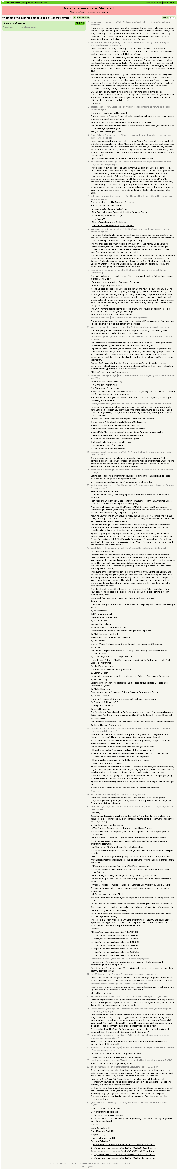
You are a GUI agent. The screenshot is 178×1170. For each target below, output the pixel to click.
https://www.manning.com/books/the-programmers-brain (116, 333)
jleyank (94, 1008)
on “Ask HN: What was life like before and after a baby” (143, 548)
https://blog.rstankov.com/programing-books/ (113, 225)
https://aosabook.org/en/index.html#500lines (111, 314)
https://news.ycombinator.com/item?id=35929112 (116, 935)
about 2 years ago (104, 270)
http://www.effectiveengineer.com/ (106, 132)
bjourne (94, 1035)
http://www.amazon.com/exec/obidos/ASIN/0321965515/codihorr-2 (124, 1148)
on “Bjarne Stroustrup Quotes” (136, 958)
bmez (93, 1067)
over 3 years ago (105, 22)
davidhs (94, 1060)
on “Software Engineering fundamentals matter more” (132, 974)
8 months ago (102, 1067)
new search (83, 18)
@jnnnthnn (92, 1167)
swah (93, 806)
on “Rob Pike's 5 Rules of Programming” (129, 317)
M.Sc (102, 1079)
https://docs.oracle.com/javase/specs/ (110, 372)
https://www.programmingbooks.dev (135, 482)
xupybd (94, 548)
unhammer (95, 983)
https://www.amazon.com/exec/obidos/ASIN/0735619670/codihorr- (124, 1144)
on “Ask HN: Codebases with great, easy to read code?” (145, 327)
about (172, 3)
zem (93, 974)
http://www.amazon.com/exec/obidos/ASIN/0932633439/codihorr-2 (125, 1151)
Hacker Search (12, 3)
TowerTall (95, 135)
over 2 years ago (112, 958)
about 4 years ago (108, 162)
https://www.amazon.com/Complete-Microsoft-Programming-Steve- (121, 122)
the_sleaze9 (96, 996)
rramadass (95, 375)
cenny (93, 470)
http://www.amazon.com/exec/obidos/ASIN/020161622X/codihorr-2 (124, 1154)
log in (165, 3)
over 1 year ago (105, 485)
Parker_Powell (97, 403)
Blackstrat (95, 162)
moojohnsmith (97, 1047)
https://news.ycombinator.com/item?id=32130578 (116, 938)
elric (93, 336)
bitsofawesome (98, 107)
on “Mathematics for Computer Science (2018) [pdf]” (135, 1067)
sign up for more (154, 3)
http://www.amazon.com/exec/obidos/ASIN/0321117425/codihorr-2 (124, 1158)
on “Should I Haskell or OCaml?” (134, 983)
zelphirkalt (95, 452)
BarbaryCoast (97, 42)
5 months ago (103, 317)
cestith (94, 317)
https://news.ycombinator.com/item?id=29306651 (116, 955)
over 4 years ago (110, 327)
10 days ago (100, 974)
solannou (95, 728)
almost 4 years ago (112, 42)
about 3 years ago (109, 452)
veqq (93, 270)
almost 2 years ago (112, 196)
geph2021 (95, 1102)
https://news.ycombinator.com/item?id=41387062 (115, 932)
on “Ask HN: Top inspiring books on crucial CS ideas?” (147, 403)
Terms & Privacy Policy (57, 1163)
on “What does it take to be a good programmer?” (145, 996)
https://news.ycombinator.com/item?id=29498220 (116, 952)
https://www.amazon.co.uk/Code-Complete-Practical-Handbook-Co (124, 158)
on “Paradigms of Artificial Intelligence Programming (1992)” (144, 1060)
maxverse (95, 794)
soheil (93, 22)
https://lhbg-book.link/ (101, 993)
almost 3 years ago (109, 983)
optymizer (95, 229)
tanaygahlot (96, 327)
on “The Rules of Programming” (131, 794)
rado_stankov (97, 196)
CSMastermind (97, 958)
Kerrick (94, 485)
